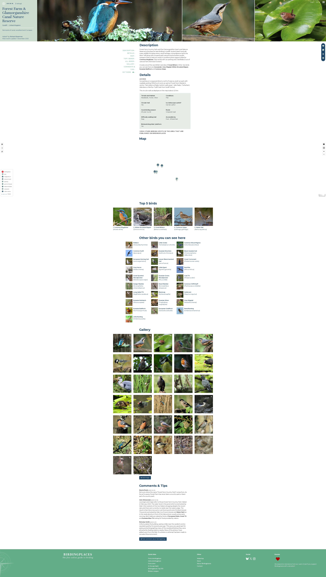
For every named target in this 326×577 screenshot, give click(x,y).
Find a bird (151, 563)
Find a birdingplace (154, 558)
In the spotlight (153, 566)
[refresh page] (2, 151)
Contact (200, 566)
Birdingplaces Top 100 (155, 568)
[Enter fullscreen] (324, 148)
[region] (163, 169)
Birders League (153, 571)
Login (312, 2)
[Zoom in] (324, 151)
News (199, 561)
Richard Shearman (16, 36)
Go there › (129, 72)
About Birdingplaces (204, 563)
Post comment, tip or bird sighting (153, 539)
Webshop (200, 558)
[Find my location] (2, 144)
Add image (145, 477)
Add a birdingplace (154, 561)
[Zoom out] (324, 154)
